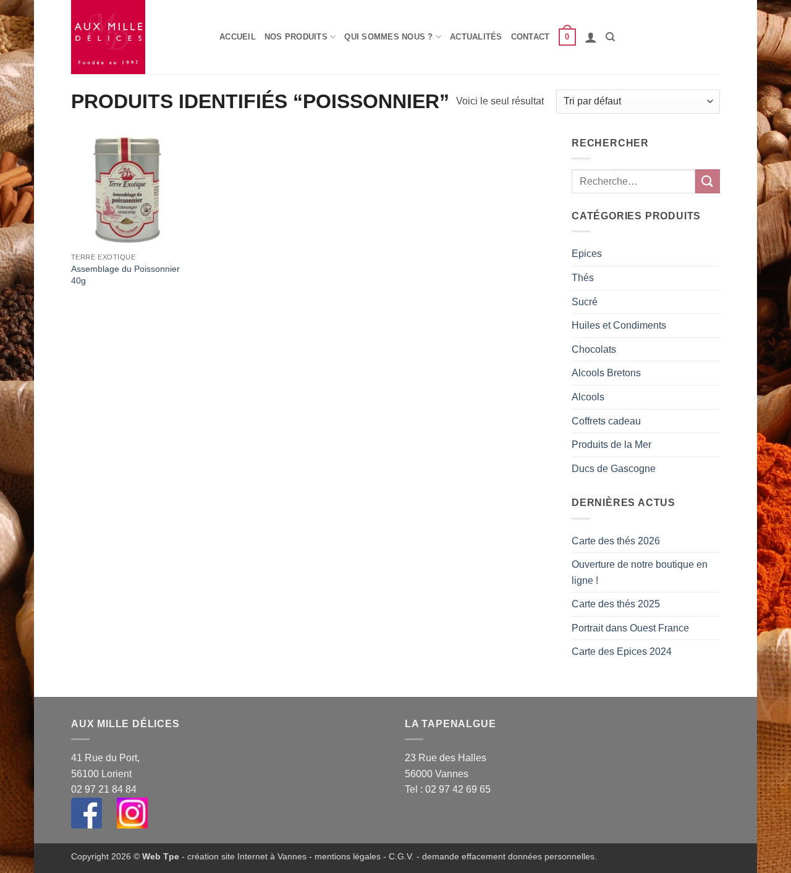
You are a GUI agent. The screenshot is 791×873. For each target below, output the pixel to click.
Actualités (476, 36)
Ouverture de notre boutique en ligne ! (640, 572)
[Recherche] (610, 37)
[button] (567, 37)
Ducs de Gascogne (614, 468)
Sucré (585, 302)
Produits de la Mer (611, 444)
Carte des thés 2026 (616, 541)
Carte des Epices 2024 (622, 651)
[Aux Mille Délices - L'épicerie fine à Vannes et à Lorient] (136, 37)
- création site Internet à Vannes (243, 856)
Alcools (588, 397)
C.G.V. (401, 856)
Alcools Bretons (606, 373)
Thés (583, 277)
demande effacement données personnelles (508, 856)
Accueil (237, 36)
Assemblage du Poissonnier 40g (125, 274)
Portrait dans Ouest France (630, 628)
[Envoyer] (707, 181)
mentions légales (348, 856)
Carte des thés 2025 (616, 604)
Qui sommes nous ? (388, 36)
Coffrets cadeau (606, 421)
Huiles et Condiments (619, 325)
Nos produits (296, 36)
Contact (530, 36)
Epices (587, 253)
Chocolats (594, 349)
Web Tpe (160, 856)
